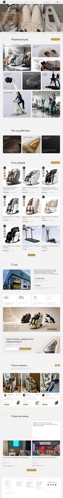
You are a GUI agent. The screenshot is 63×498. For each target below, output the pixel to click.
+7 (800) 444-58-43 (11, 465)
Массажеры (18, 484)
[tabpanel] (31, 389)
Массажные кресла (9, 46)
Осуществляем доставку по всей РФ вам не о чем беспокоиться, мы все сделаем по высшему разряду (11, 150)
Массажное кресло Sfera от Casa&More (32, 395)
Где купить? (32, 1)
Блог (20, 1)
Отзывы (16, 1)
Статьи (38, 486)
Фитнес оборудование (29, 73)
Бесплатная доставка (7, 137)
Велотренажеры (8, 92)
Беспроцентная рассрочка (47, 137)
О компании (11, 1)
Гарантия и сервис (28, 137)
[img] (4, 2)
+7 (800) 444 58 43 (52, 482)
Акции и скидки (39, 484)
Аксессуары (28, 484)
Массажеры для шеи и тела (8, 74)
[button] (60, 2)
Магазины (38, 485)
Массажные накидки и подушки (38, 60)
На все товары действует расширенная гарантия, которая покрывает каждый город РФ (30, 150)
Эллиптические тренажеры (37, 93)
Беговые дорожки (45, 74)
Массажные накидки (19, 485)
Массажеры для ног (36, 46)
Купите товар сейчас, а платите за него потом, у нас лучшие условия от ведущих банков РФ (49, 150)
